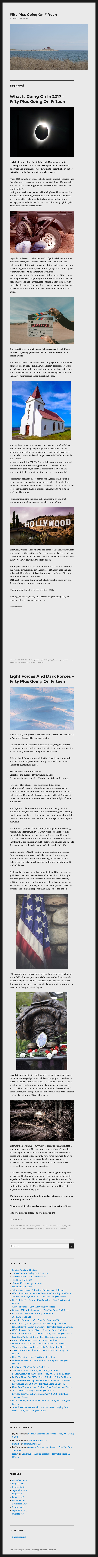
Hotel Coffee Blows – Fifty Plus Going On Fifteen (35, 1340)
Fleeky (15, 1454)
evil (43, 660)
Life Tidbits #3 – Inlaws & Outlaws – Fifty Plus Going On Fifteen (42, 1327)
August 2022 (18, 1483)
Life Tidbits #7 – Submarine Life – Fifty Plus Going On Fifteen (41, 1293)
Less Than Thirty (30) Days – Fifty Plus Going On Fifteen (39, 1337)
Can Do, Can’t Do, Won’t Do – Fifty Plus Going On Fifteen (39, 1297)
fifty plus (52, 660)
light (23, 1228)
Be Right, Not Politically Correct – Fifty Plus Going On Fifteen (41, 1374)
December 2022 (19, 1480)
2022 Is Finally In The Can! (24, 1270)
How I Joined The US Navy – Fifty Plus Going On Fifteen (38, 1384)
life (62, 660)
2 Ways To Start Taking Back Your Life (30, 1273)
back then (30, 660)
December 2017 (19, 1500)
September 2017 (19, 1510)
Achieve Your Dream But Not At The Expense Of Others (38, 1290)
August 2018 (18, 1493)
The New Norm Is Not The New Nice (29, 1276)
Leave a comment (37, 662)
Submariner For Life (21, 1317)
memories (68, 660)
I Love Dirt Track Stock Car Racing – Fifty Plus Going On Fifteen (42, 1387)
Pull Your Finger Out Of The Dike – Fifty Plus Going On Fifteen (41, 1377)
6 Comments (61, 1228)
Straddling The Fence (22, 1286)
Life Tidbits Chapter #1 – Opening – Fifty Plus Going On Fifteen (42, 1333)
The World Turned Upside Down (27, 1283)
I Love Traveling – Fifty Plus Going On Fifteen (33, 1357)
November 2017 (19, 1504)
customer (52, 1226)
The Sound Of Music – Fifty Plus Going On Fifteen (35, 1370)
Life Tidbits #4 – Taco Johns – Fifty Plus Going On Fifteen (39, 1323)
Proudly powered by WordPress (44, 1550)
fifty (46, 660)
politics (17, 662)
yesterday (24, 662)
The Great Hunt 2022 (22, 1280)
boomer (38, 660)
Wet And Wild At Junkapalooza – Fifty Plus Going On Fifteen (40, 1310)
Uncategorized (19, 1537)
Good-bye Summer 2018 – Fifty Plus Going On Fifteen (37, 1320)
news (12, 662)
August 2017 (18, 1514)
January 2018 (18, 1497)
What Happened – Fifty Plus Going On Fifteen (33, 1307)
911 (25, 1226)
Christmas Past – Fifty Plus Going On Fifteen (33, 1390)
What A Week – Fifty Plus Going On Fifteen (32, 1313)
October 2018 (18, 1487)
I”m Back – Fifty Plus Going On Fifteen (30, 1367)
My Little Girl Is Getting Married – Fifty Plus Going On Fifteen (41, 1380)
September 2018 (19, 1490)
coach (45, 1226)
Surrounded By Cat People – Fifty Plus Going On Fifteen (38, 1343)
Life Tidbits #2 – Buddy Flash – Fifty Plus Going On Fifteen (40, 1330)
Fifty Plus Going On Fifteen (33, 15)
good (58, 660)
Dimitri (15, 1444)
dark (58, 1226)
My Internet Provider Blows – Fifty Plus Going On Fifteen (39, 1347)
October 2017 (18, 1507)
